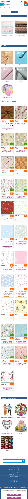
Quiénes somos (14, 476)
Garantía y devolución (14, 474)
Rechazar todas (14, 497)
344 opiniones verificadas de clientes (19, 487)
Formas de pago (14, 472)
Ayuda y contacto (14, 467)
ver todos (15, 12)
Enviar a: (21, 2)
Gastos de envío (14, 469)
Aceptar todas (14, 494)
